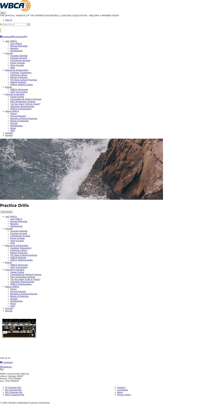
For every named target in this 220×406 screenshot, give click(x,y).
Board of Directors (19, 121)
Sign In (8, 20)
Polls (12, 68)
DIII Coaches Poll (13, 392)
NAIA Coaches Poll (14, 395)
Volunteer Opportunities (22, 106)
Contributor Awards (20, 60)
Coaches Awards (18, 58)
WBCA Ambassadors (21, 109)
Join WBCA (11, 41)
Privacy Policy (124, 395)
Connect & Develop (14, 94)
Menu (3, 13)
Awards (9, 53)
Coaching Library (18, 75)
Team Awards (17, 65)
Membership (16, 51)
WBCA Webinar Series (21, 84)
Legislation (122, 390)
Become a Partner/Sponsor (23, 118)
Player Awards (17, 63)
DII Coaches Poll (13, 390)
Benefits (14, 48)
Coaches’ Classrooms (20, 72)
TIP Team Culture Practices (23, 80)
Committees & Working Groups (25, 99)
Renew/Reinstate (18, 46)
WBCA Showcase (19, 89)
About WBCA (12, 111)
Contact (9, 133)
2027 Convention (19, 92)
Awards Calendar (19, 55)
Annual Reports (18, 116)
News (13, 128)
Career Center (17, 97)
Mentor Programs (19, 77)
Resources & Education (16, 70)
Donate (13, 123)
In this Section (6, 212)
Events (8, 87)
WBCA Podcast (18, 82)
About (13, 113)
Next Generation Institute (22, 101)
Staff (12, 130)
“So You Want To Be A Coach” (25, 104)
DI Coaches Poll (13, 387)
